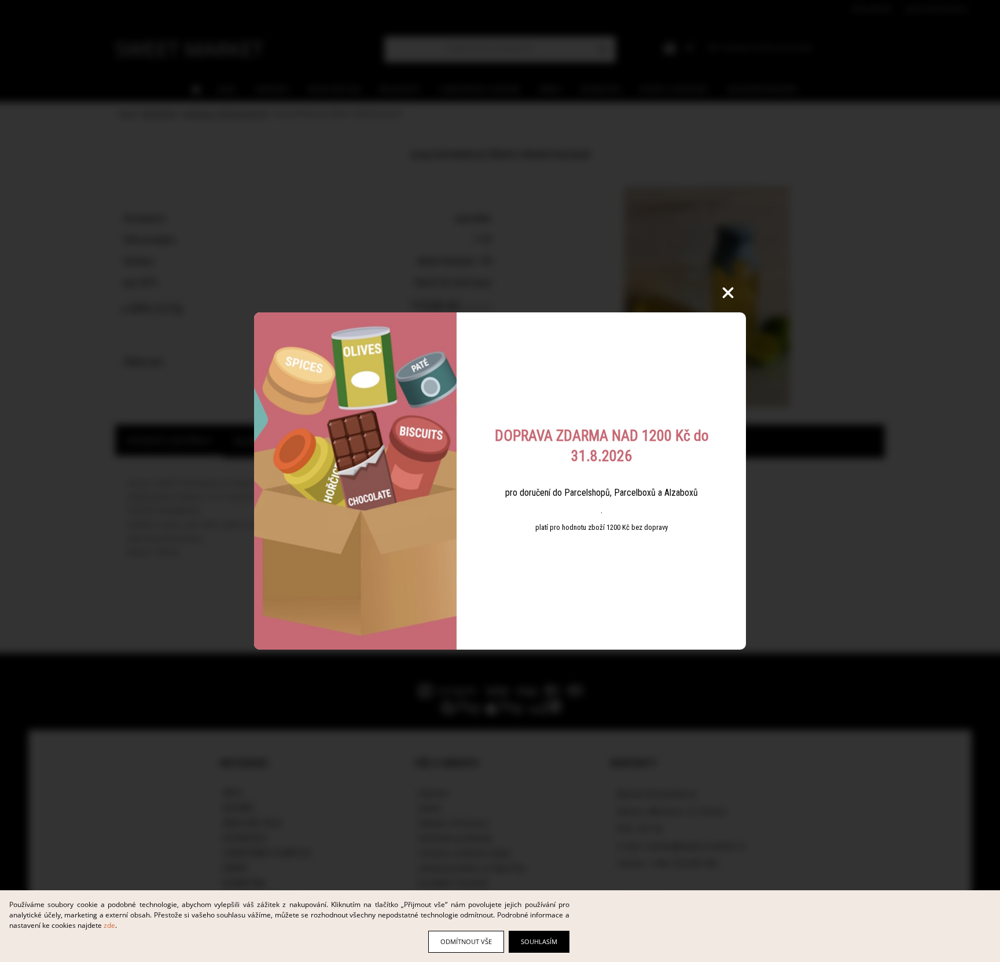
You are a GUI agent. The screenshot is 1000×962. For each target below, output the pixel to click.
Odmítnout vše (466, 941)
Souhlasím (539, 941)
